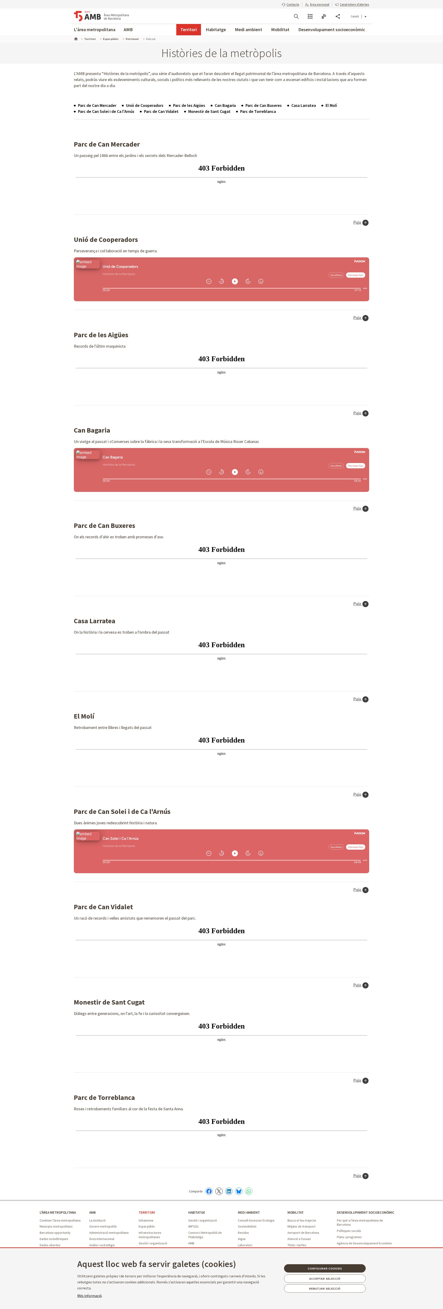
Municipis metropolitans (56, 1226)
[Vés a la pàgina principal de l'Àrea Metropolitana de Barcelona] (101, 16)
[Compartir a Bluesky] (238, 1191)
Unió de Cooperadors (144, 105)
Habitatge (216, 29)
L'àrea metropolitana (94, 29)
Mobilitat (280, 29)
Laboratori (245, 1245)
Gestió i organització (153, 1243)
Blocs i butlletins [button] (324, 16)
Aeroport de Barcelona (303, 1233)
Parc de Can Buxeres (263, 105)
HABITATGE (196, 1212)
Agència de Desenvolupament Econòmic (364, 1243)
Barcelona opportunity (55, 1233)
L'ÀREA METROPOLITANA (58, 1212)
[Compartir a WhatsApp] (248, 1191)
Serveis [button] (310, 16)
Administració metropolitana (109, 1233)
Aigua (241, 1239)
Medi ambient (248, 29)
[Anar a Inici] (75, 38)
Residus (243, 1233)
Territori (188, 29)
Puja (357, 222)
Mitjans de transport (301, 1226)
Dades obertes (50, 1245)
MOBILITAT (295, 1212)
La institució (97, 1220)
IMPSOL (193, 1226)
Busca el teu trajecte (301, 1220)
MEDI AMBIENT (249, 1212)
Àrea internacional (101, 1239)
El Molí (331, 105)
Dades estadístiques (54, 1239)
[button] (290, 4)
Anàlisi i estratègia (102, 1245)
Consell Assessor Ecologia (256, 1220)
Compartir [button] (338, 16)
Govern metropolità (103, 1226)
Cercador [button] (296, 16)
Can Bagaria (225, 105)
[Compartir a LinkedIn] (229, 1191)
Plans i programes (349, 1237)
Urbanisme (146, 1220)
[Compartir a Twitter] (219, 1191)
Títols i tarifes (296, 1245)
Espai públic (147, 1226)
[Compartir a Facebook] (209, 1191)
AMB (128, 29)
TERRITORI (147, 1212)
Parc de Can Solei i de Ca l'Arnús (106, 111)
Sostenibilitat (247, 1226)
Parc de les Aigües (189, 105)
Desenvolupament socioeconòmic (331, 29)
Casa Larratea (303, 105)
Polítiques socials (349, 1231)
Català (355, 16)
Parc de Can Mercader (97, 105)
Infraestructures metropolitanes (150, 1235)
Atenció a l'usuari (299, 1239)
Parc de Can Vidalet (161, 111)
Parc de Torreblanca (258, 111)
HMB (191, 1243)
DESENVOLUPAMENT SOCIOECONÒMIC (365, 1212)
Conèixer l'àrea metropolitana (60, 1220)
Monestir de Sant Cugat (209, 111)
